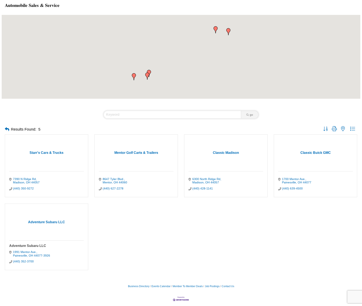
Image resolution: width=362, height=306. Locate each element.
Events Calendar (161, 286)
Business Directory (138, 286)
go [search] (251, 114)
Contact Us (228, 286)
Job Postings (212, 286)
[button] (147, 76)
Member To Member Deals (188, 286)
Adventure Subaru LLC (27, 246)
